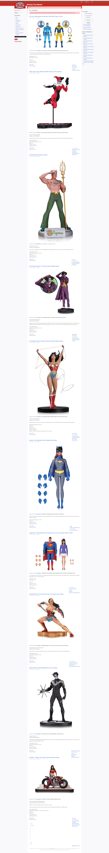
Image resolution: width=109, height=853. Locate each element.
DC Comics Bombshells (76, 262)
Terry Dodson (74, 154)
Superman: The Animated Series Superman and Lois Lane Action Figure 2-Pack (51, 533)
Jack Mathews (74, 152)
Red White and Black (75, 153)
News (17, 17)
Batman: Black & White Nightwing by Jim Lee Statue (43, 667)
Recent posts (18, 26)
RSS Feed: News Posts (20, 29)
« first (31, 823)
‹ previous (32, 825)
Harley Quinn (74, 150)
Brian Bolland (74, 334)
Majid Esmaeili (73, 754)
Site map (17, 31)
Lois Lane (70, 590)
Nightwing (73, 756)
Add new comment (32, 149)
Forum (17, 18)
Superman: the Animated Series (74, 592)
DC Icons (73, 68)
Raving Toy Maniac (52, 848)
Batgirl (71, 526)
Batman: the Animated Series (75, 527)
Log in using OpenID (86, 24)
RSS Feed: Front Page (19, 28)
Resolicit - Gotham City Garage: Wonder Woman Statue (44, 757)
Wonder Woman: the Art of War (74, 666)
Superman (70, 591)
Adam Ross (74, 818)
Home (30, 7)
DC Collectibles (74, 67)
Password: (88, 20)
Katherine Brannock (75, 823)
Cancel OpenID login (87, 25)
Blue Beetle (74, 65)
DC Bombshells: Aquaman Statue (38, 155)
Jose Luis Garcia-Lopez (73, 662)
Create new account (86, 27)
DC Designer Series (75, 338)
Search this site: (17, 10)
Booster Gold (74, 66)
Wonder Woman (75, 440)
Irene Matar (74, 822)
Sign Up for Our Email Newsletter (19, 33)
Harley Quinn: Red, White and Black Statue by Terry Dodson (45, 71)
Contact (17, 23)
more (83, 63)
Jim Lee (72, 753)
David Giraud (74, 335)
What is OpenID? (88, 15)
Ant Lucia (73, 259)
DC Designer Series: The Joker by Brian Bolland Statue (44, 266)
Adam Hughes (74, 433)
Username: (88, 17)
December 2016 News (76, 70)
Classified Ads (18, 20)
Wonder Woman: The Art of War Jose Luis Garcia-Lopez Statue (46, 594)
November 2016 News (73, 663)
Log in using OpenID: (88, 13)
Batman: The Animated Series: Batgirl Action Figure (43, 440)
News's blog (31, 64)
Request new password (87, 29)
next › (31, 842)
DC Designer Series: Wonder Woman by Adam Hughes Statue (46, 341)
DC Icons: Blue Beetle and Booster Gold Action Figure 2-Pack (46, 16)
